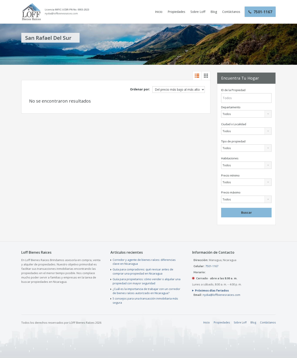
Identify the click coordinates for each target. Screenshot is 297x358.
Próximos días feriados (212, 290)
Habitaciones (230, 158)
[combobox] (246, 114)
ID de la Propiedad (233, 90)
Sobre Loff (197, 12)
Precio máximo (230, 192)
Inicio (158, 12)
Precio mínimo (230, 175)
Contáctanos (231, 12)
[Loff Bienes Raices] (31, 12)
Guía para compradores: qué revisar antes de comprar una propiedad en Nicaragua (143, 271)
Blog (213, 12)
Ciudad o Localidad (233, 124)
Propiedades (176, 12)
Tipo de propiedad (233, 141)
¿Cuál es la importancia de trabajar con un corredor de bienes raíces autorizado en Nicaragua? (146, 291)
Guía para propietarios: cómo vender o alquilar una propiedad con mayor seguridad (146, 281)
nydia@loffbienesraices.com (61, 13)
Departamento (230, 107)
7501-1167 (211, 266)
